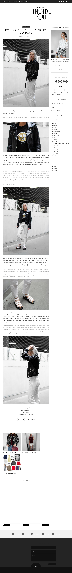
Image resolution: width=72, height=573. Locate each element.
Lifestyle (27, 1)
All (23, 26)
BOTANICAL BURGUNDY (10, 452)
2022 (53, 125)
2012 (53, 170)
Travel (65, 94)
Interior (21, 1)
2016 (53, 162)
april (54, 147)
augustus (56, 135)
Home (4, 1)
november (56, 131)
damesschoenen (23, 111)
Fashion (15, 1)
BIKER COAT (54, 107)
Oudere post (45, 524)
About (9, 1)
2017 (53, 160)
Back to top (36, 571)
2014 (53, 166)
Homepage (26, 524)
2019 (53, 156)
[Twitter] (59, 81)
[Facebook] (56, 81)
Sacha (31, 414)
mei (54, 141)
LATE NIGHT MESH (55, 110)
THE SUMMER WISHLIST (10, 473)
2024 (53, 121)
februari (55, 151)
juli (54, 137)
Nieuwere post (6, 524)
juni (54, 139)
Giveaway (68, 89)
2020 (53, 129)
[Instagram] (61, 81)
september (56, 133)
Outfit (27, 26)
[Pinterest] (66, 81)
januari (55, 153)
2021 (53, 127)
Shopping (59, 94)
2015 (53, 164)
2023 (53, 123)
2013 (53, 168)
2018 (53, 158)
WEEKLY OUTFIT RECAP (29, 452)
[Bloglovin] (64, 81)
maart (55, 149)
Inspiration (54, 92)
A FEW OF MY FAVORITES (57, 103)
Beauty (56, 89)
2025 (53, 119)
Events (62, 89)
